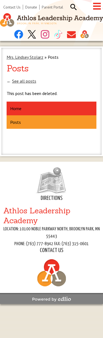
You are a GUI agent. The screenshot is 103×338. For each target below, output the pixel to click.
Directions (52, 198)
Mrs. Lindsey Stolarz (25, 57)
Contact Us (12, 7)
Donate (31, 7)
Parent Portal (52, 7)
